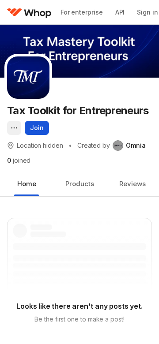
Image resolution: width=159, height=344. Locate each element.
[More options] (14, 128)
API (120, 12)
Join (37, 127)
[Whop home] (29, 12)
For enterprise (82, 12)
